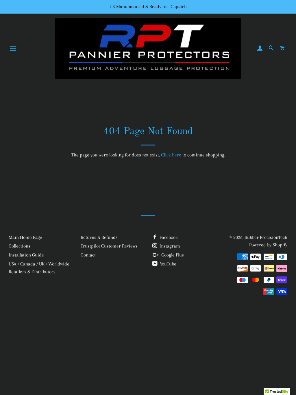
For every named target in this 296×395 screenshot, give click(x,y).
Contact (88, 255)
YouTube (167, 264)
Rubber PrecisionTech (266, 237)
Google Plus (172, 255)
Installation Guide (26, 255)
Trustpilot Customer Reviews (109, 246)
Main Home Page (25, 237)
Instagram (169, 246)
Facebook (168, 237)
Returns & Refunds (99, 237)
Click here (171, 155)
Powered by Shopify (268, 245)
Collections (19, 246)
